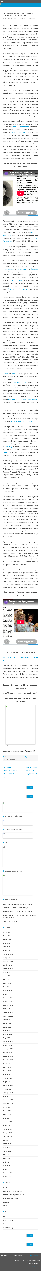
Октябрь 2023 (8, 1056)
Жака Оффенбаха (19, 132)
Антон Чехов (31, 757)
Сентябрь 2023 (8, 1060)
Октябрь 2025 (8, 969)
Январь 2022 (7, 1133)
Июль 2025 (7, 980)
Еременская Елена (10, 19)
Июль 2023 (7, 1067)
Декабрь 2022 (8, 1093)
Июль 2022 (7, 1111)
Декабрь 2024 (8, 1005)
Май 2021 (6, 1162)
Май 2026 (6, 943)
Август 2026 (7, 932)
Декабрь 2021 (8, 1136)
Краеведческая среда (10, 1198)
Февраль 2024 (8, 1042)
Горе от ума (23, 289)
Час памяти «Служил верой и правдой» (16, 908)
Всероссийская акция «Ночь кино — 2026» (17, 904)
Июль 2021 (7, 1155)
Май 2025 (6, 987)
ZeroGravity (34, 1255)
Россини (11, 399)
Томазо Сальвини (30, 421)
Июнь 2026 (7, 939)
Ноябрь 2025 (7, 965)
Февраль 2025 (8, 998)
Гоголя (20, 280)
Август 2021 (7, 1151)
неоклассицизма (14, 320)
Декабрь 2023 (8, 1049)
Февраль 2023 (8, 1085)
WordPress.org (8, 1228)
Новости (6, 1202)
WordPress (34, 1266)
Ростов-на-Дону (23, 269)
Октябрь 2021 (8, 1144)
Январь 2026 (7, 958)
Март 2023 (7, 1082)
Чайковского (33, 399)
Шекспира (13, 280)
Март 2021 (7, 1169)
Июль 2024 (7, 1023)
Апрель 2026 (7, 947)
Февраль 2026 (8, 954)
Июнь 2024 (7, 1027)
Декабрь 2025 (8, 961)
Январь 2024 (7, 1045)
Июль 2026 (7, 936)
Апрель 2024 (7, 1034)
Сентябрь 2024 (8, 1016)
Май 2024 (6, 1031)
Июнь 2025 (7, 983)
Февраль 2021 (8, 1173)
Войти (5, 1217)
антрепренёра (20, 382)
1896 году (9, 447)
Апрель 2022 (7, 1122)
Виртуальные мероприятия (14, 757)
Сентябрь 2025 (8, 972)
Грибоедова (12, 289)
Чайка (6, 452)
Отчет (5, 1206)
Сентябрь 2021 (8, 1147)
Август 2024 (7, 1020)
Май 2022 (6, 1118)
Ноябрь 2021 (7, 1140)
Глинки (24, 399)
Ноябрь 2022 (7, 1096)
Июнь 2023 (7, 1071)
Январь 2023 (7, 1089)
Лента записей (8, 1220)
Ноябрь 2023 (7, 1052)
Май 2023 (6, 1074)
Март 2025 (7, 994)
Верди (17, 399)
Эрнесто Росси (16, 421)
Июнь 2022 (7, 1114)
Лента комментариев (10, 1224)
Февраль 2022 (8, 1129)
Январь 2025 (7, 1001)
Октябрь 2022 (8, 1100)
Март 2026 (7, 950)
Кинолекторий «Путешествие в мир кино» (17, 911)
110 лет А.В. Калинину (10, 921)
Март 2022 (7, 1125)
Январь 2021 (7, 1176)
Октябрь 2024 (8, 1012)
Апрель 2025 (7, 990)
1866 (6, 374)
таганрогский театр (21, 127)
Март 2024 (7, 1038)
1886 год (14, 374)
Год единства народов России (13, 1195)
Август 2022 (7, 1107)
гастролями (9, 269)
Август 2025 (7, 976)
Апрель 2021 (7, 1166)
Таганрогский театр (10, 759)
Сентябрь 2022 (8, 1103)
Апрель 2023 (7, 1078)
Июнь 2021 (7, 1158)
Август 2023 (7, 1063)
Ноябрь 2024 (7, 1009)
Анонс (5, 1187)
